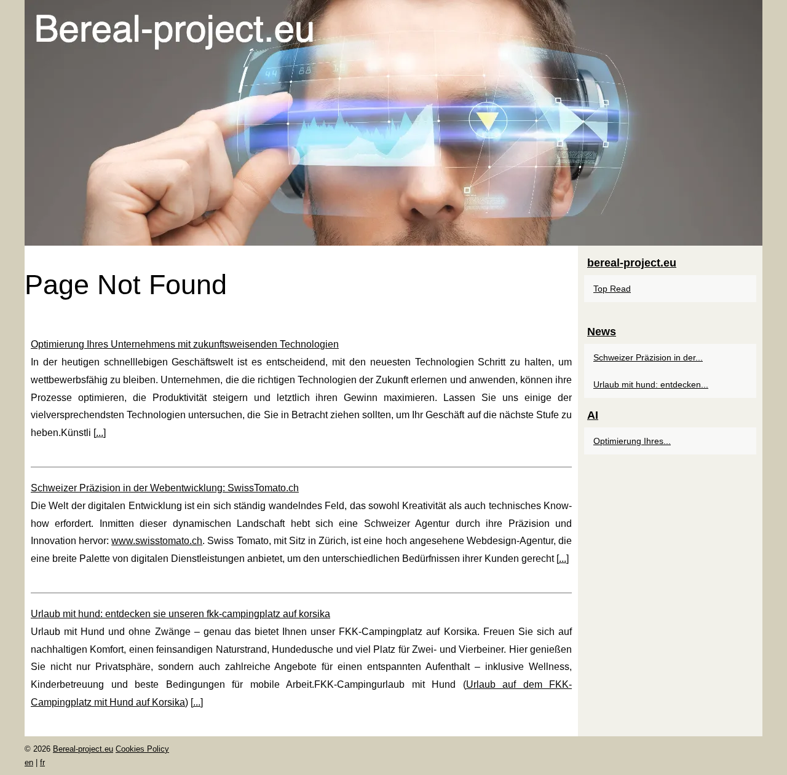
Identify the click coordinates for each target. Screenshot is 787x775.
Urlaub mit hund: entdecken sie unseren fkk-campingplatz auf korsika (180, 614)
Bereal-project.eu (83, 749)
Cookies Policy (142, 749)
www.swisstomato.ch (156, 540)
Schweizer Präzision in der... (648, 357)
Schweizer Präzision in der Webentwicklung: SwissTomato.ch (165, 488)
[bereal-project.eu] (393, 123)
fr (42, 762)
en (29, 762)
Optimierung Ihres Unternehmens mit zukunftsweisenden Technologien (185, 344)
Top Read (612, 289)
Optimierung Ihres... (632, 441)
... (99, 432)
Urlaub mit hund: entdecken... (650, 384)
